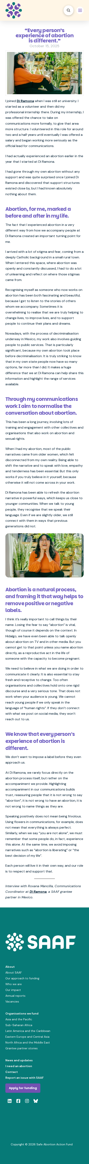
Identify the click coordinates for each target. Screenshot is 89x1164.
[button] (68, 10)
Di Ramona (25, 101)
